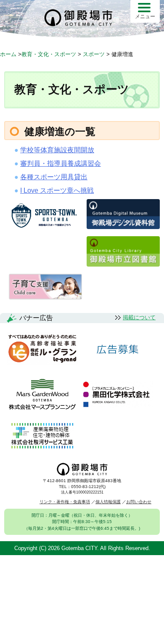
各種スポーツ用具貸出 (53, 177)
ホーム (8, 54)
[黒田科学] (117, 395)
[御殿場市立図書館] (123, 264)
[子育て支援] (45, 297)
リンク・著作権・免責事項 (65, 501)
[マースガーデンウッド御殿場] (42, 395)
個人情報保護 (108, 501)
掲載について (139, 317)
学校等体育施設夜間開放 (57, 150)
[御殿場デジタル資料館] (123, 226)
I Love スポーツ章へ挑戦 (57, 190)
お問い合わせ (138, 501)
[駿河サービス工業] (42, 436)
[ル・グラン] (42, 349)
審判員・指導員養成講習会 (60, 163)
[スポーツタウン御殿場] (45, 228)
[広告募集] (117, 349)
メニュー (145, 16)
